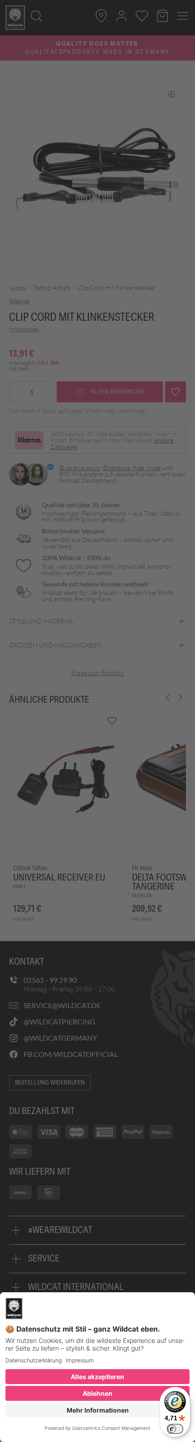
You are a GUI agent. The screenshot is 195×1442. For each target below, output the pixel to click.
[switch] (175, 1429)
